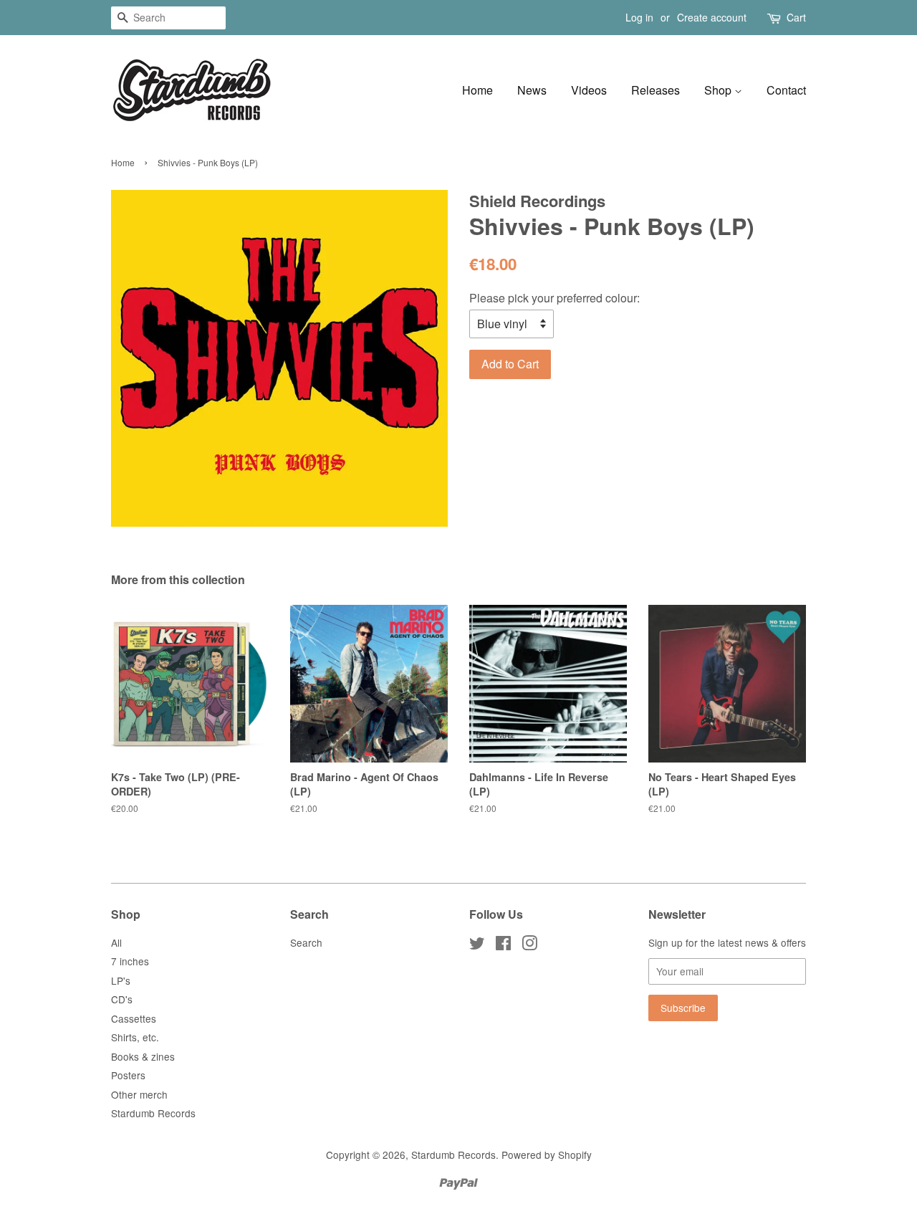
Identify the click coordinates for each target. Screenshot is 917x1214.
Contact (786, 90)
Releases (655, 90)
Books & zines (143, 1056)
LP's (120, 980)
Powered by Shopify (546, 1154)
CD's (122, 999)
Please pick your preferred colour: (554, 298)
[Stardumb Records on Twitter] (477, 945)
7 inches (130, 961)
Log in (639, 17)
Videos (589, 90)
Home (477, 90)
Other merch (139, 1094)
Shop (719, 90)
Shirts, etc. (135, 1037)
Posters (128, 1075)
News (532, 90)
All (116, 942)
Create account (711, 17)
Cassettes (133, 1018)
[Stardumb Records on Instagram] (529, 945)
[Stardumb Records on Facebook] (503, 945)
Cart (796, 17)
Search (306, 942)
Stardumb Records (153, 1113)
